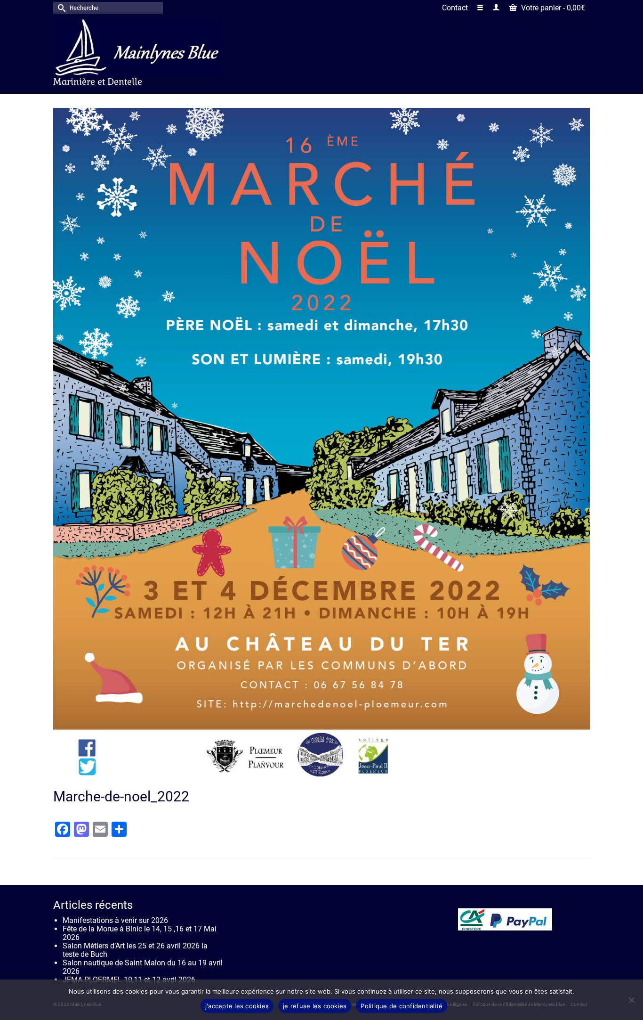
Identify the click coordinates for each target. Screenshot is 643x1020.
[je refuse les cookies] (631, 999)
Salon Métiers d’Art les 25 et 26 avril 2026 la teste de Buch (135, 950)
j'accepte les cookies (237, 1006)
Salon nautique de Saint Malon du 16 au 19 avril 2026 (143, 967)
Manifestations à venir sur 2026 (115, 920)
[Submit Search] (60, 8)
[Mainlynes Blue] (138, 47)
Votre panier (552, 7)
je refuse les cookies (314, 1006)
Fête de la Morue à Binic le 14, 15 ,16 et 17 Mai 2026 (140, 933)
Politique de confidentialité (401, 1006)
